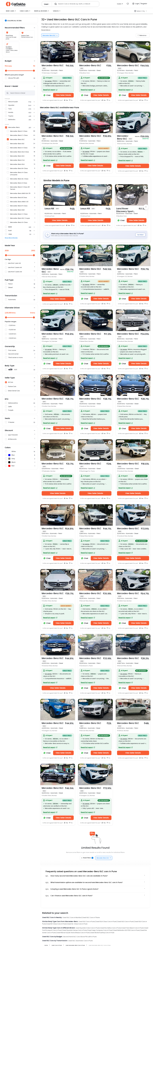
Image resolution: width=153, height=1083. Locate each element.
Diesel (10, 287)
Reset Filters (88, 858)
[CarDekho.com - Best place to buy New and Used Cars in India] (15, 4)
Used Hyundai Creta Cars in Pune (87, 928)
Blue (13, 455)
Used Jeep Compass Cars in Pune (100, 930)
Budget (8, 61)
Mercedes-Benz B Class (18, 197)
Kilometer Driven (12, 308)
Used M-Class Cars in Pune (56, 924)
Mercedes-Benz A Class (18, 183)
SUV (15, 369)
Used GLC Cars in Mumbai (72, 917)
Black (13, 462)
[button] (58, 84)
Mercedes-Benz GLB (17, 210)
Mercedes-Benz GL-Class (19, 179)
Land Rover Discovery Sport (124, 210)
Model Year (10, 245)
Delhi (10, 406)
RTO (6, 399)
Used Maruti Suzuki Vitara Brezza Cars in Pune (73, 932)
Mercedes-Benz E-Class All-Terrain (20, 188)
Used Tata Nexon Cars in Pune (132, 928)
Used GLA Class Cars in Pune (106, 921)
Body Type (9, 366)
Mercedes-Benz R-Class (18, 206)
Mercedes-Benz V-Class (19, 214)
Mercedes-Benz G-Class (19, 222)
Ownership (10, 346)
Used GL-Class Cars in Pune (77, 924)
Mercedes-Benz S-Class (18, 148)
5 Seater (11, 422)
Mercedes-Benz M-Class (19, 168)
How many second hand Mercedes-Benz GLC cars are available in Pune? (77, 876)
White (14, 451)
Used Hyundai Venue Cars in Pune (75, 930)
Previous (41, 52)
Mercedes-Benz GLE (17, 143)
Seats (7, 418)
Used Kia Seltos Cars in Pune (111, 928)
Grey (13, 458)
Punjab (10, 410)
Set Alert (140, 235)
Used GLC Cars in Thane (91, 917)
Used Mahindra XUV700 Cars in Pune (126, 930)
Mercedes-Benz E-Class (18, 131)
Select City (141, 11)
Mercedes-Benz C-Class (19, 135)
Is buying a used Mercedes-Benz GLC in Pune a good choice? (72, 889)
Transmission (11, 296)
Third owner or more (15, 357)
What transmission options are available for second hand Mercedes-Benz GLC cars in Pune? (84, 882)
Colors (8, 447)
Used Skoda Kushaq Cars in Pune (102, 932)
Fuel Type (9, 280)
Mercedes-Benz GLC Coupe (20, 218)
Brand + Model (11, 86)
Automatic (12, 299)
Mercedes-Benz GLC (17, 139)
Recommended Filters (15, 28)
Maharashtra (13, 403)
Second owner (13, 354)
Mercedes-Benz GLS (17, 156)
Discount (9, 430)
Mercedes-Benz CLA (17, 160)
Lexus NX (52, 209)
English (119, 3)
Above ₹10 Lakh (13, 78)
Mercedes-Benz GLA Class (19, 152)
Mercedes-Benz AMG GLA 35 (20, 193)
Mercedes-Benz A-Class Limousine (19, 174)
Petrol (10, 284)
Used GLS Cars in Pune (125, 921)
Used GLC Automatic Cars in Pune (80, 940)
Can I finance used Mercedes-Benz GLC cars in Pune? (69, 896)
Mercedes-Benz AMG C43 (19, 201)
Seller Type (10, 378)
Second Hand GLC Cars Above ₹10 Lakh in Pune (80, 936)
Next (73, 52)
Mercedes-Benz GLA (17, 164)
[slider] (6, 70)
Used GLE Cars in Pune (87, 921)
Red (13, 466)
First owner (12, 350)
